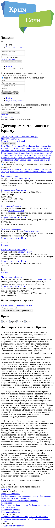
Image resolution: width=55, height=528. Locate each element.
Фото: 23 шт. (20, 190)
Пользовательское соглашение (14, 519)
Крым (3, 141)
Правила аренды (8, 507)
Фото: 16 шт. (20, 261)
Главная (4, 115)
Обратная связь (21, 517)
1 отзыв (4, 245)
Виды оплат (27, 496)
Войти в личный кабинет (11, 62)
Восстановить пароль (10, 112)
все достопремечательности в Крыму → (18, 305)
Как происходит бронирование (14, 505)
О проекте (5, 517)
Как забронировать (9, 500)
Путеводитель (7, 117)
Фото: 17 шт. (20, 238)
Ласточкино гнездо (9, 176)
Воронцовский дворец (11, 206)
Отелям (4, 526)
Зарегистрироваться (15, 47)
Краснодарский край (16, 141)
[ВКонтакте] (2, 489)
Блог (12, 517)
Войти (9, 66)
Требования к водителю (39, 505)
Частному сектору (16, 526)
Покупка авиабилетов (10, 512)
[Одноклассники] (4, 489)
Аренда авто (6, 503)
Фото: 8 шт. (20, 286)
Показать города (8, 144)
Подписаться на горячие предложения (17, 311)
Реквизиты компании (38, 517)
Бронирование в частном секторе (15, 498)
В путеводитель (8, 190)
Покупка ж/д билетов (10, 510)
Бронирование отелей (10, 494)
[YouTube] (9, 489)
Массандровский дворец (12, 277)
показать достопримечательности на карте (19, 136)
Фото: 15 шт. (20, 217)
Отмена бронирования (42, 496)
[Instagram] (6, 489)
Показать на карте (22, 178)
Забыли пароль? (8, 59)
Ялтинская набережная (11, 229)
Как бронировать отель (11, 496)
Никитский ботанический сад (14, 249)
